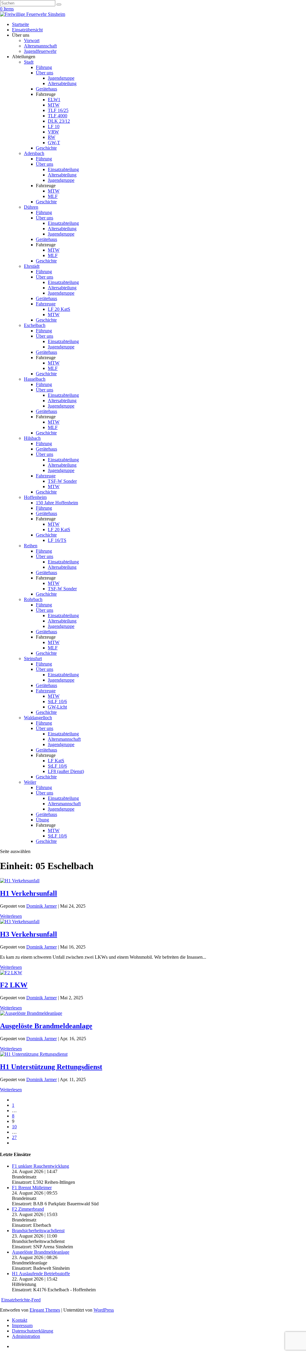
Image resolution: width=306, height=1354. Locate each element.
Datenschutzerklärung (32, 1330)
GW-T (54, 142)
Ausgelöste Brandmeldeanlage (46, 1026)
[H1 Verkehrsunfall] (19, 880)
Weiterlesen (11, 916)
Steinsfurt (33, 658)
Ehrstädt (31, 266)
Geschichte (46, 147)
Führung (44, 67)
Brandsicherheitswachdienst (38, 1230)
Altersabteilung (62, 83)
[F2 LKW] (11, 972)
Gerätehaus (46, 88)
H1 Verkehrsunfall (28, 893)
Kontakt (19, 1320)
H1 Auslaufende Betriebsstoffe (41, 1273)
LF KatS (56, 760)
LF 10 (53, 126)
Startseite (20, 24)
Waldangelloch (38, 717)
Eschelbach (34, 325)
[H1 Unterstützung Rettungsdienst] (34, 1054)
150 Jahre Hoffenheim (57, 502)
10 (14, 1126)
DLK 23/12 (59, 121)
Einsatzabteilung (63, 169)
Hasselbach (34, 379)
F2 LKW (13, 985)
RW (51, 137)
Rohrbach (33, 599)
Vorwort (31, 40)
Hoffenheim (35, 497)
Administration (26, 1336)
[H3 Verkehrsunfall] (19, 921)
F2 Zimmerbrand (28, 1209)
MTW (53, 104)
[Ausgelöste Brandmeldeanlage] (31, 1013)
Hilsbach (32, 438)
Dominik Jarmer (41, 906)
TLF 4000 (57, 115)
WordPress (104, 1309)
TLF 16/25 (58, 110)
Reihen (30, 545)
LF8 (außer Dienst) (66, 771)
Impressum (22, 1325)
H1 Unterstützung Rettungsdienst (51, 1067)
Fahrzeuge (46, 303)
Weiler (30, 782)
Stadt (28, 61)
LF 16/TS (57, 540)
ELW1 (54, 99)
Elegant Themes (45, 1309)
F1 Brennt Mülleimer (32, 1187)
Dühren (31, 207)
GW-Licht (57, 706)
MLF (53, 196)
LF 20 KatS (59, 309)
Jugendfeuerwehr (40, 51)
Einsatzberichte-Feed (21, 1299)
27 (14, 1137)
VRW (53, 131)
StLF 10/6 (57, 701)
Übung (42, 819)
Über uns (44, 72)
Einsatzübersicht (27, 29)
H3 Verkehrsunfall (28, 934)
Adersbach (34, 153)
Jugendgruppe (61, 78)
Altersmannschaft (40, 45)
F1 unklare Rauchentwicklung (40, 1166)
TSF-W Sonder (62, 481)
